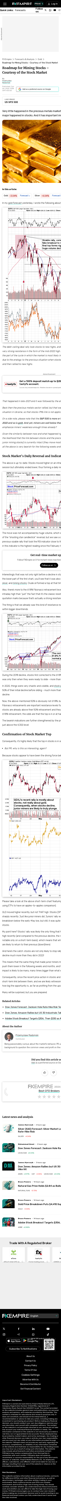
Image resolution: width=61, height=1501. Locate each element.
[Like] (45, 1073)
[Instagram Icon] (8, 1334)
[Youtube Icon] (52, 1328)
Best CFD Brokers (49, 1091)
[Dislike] (53, 1073)
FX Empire (7, 59)
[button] (5, 4)
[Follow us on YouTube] (54, 10)
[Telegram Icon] (23, 1334)
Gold (40, 59)
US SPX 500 (11, 102)
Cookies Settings (31, 1375)
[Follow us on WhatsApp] (50, 10)
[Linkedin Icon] (38, 1328)
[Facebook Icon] (23, 1328)
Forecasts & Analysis (24, 59)
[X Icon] (8, 1328)
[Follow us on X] (45, 10)
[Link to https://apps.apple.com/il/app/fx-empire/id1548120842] (14, 1341)
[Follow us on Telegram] (59, 10)
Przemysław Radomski (27, 1035)
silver (4, 583)
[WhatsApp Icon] (38, 1334)
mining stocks (20, 583)
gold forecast (15, 203)
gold (20, 423)
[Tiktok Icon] (52, 1334)
